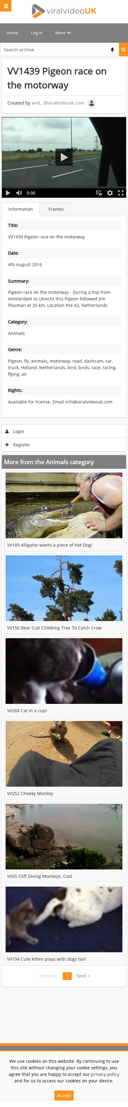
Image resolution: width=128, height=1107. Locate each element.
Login (18, 431)
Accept (64, 1095)
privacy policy (105, 1074)
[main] (64, 522)
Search (123, 49)
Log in (36, 32)
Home (12, 32)
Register (21, 445)
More (60, 32)
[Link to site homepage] (64, 11)
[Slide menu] (5, 6)
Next (83, 976)
